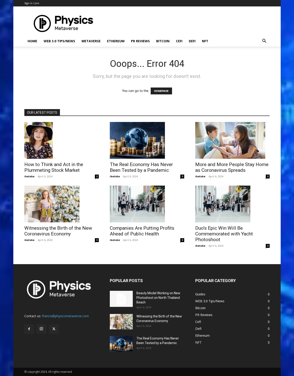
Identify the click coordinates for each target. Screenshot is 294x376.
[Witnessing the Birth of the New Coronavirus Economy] (61, 204)
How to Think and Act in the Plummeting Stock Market (53, 167)
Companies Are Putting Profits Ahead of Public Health (142, 231)
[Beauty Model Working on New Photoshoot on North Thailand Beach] (121, 299)
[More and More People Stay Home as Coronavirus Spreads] (232, 140)
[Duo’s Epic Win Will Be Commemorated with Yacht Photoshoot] (232, 204)
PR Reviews (140, 41)
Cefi (179, 41)
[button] (264, 41)
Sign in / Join (31, 3)
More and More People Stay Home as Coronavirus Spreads (232, 167)
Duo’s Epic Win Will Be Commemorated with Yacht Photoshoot (224, 233)
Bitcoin (163, 41)
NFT (205, 41)
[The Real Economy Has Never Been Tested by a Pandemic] (147, 140)
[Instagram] (41, 329)
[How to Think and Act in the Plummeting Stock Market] (61, 140)
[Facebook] (29, 329)
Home (32, 41)
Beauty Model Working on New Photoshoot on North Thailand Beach (158, 297)
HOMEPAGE (161, 91)
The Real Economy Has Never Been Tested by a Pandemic (141, 167)
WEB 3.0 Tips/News (59, 41)
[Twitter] (53, 329)
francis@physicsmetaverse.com (65, 316)
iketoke (29, 176)
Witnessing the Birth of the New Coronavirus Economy (58, 231)
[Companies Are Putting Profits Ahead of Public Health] (147, 204)
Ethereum (115, 41)
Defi (192, 41)
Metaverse (91, 41)
